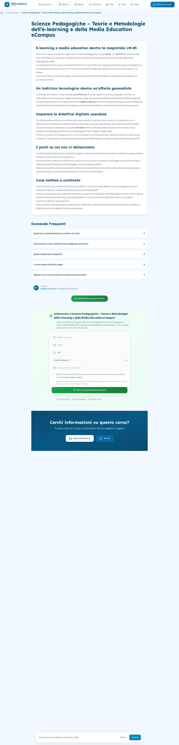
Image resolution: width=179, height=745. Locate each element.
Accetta (135, 737)
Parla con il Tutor (164, 4)
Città (111, 4)
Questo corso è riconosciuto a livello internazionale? (89, 274)
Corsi (64, 4)
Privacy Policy (70, 377)
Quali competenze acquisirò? (89, 254)
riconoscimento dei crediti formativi (102, 197)
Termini (79, 377)
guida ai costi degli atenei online (112, 193)
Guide (136, 4)
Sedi (124, 4)
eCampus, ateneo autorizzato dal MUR (80, 76)
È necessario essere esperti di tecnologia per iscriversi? (89, 243)
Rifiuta (123, 737)
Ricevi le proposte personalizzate (91, 390)
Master (81, 4)
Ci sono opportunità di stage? (89, 264)
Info (76, 737)
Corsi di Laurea (12, 12)
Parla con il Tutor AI (81, 438)
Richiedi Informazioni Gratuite (91, 298)
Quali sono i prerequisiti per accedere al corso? (89, 233)
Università (46, 4)
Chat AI (107, 438)
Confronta (96, 4)
